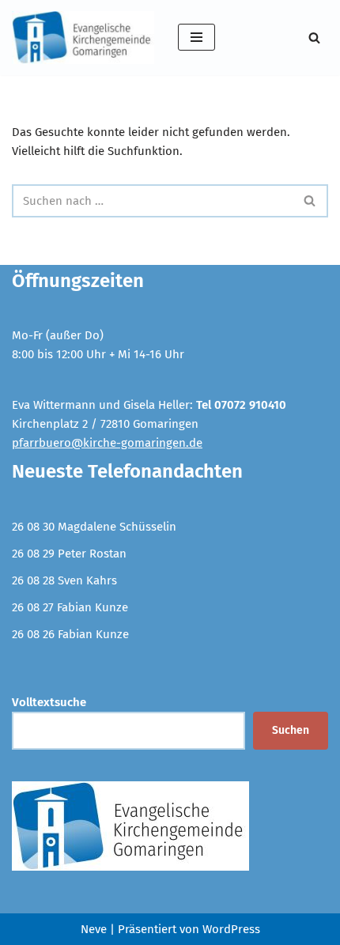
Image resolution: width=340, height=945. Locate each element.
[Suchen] (314, 37)
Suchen (290, 730)
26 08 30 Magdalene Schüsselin (94, 527)
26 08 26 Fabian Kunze (70, 634)
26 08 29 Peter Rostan (69, 553)
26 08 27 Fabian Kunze (70, 607)
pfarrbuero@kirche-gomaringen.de (107, 443)
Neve (94, 929)
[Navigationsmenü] (196, 37)
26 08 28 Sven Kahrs (64, 580)
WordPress (231, 929)
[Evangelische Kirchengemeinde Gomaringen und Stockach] (83, 37)
